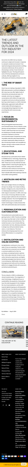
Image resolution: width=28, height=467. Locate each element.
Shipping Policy (6, 367)
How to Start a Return (5, 373)
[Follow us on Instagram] (6, 401)
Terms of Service (6, 370)
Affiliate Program (6, 358)
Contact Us (5, 356)
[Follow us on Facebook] (3, 401)
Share (3, 310)
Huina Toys (5, 353)
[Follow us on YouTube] (9, 401)
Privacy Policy (5, 361)
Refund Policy (5, 364)
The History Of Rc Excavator (9, 338)
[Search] (4, 10)
